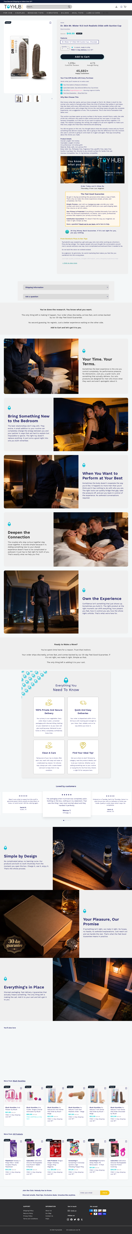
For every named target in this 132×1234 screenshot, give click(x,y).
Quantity (64, 46)
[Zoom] (28, 56)
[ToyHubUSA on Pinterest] (78, 1219)
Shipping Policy (28, 1210)
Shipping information (34, 287)
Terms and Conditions (30, 1218)
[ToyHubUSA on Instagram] (68, 1219)
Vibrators (52, 13)
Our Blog (48, 1213)
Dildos (65, 13)
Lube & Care (93, 13)
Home (62, 22)
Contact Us (92, 204)
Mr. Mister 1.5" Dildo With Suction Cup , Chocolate (79, 42)
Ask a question (31, 297)
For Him (7, 13)
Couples (20, 13)
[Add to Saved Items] (50, 22)
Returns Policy (28, 1213)
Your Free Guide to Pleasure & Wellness (75, 84)
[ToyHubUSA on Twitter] (75, 1219)
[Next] (51, 98)
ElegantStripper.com (76, 90)
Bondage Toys (36, 13)
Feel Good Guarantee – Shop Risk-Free (75, 93)
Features (63, 38)
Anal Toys (77, 13)
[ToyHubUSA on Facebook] (71, 1219)
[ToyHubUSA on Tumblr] (82, 1219)
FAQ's (47, 1218)
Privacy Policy (27, 1216)
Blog (106, 13)
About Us (49, 1210)
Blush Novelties (65, 29)
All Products (18, 1134)
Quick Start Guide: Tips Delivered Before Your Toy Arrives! (80, 87)
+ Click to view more (69, 263)
